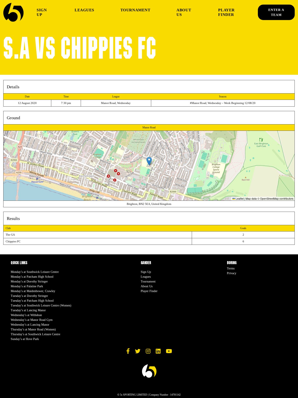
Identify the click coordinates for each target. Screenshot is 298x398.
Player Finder (226, 12)
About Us (183, 12)
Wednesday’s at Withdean (26, 315)
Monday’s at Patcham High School (32, 276)
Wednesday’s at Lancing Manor (30, 324)
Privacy (231, 273)
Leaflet (239, 198)
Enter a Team (276, 12)
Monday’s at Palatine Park (27, 286)
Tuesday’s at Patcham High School (32, 300)
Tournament (135, 10)
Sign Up (42, 12)
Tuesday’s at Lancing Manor (28, 310)
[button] (149, 161)
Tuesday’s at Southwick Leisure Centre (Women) (41, 305)
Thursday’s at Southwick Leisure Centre (35, 334)
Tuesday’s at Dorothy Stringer (29, 296)
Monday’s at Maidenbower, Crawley (33, 291)
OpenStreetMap (269, 198)
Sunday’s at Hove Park (25, 339)
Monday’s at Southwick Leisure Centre (35, 272)
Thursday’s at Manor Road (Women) (33, 329)
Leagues (84, 10)
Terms (231, 268)
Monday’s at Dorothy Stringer (29, 281)
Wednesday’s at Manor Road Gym (32, 319)
